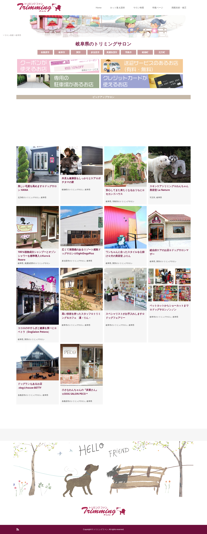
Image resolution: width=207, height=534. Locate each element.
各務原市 (45, 52)
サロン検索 (138, 7)
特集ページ (157, 7)
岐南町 (145, 52)
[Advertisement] (103, 123)
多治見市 (95, 52)
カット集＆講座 (117, 7)
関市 (78, 52)
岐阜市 (62, 52)
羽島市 (128, 52)
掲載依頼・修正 (179, 7)
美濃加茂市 (112, 52)
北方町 (162, 52)
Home (99, 7)
